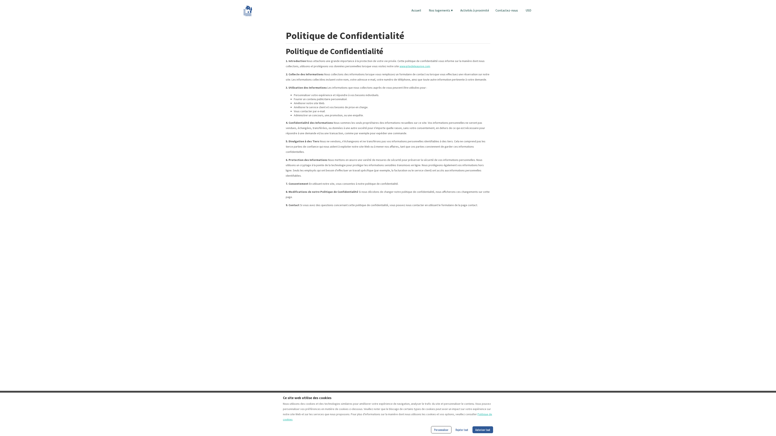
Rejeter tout (461, 430)
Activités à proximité (474, 10)
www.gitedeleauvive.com (415, 66)
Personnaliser (441, 430)
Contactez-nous (507, 10)
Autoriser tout (482, 430)
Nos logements (441, 10)
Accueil (416, 10)
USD (528, 10)
